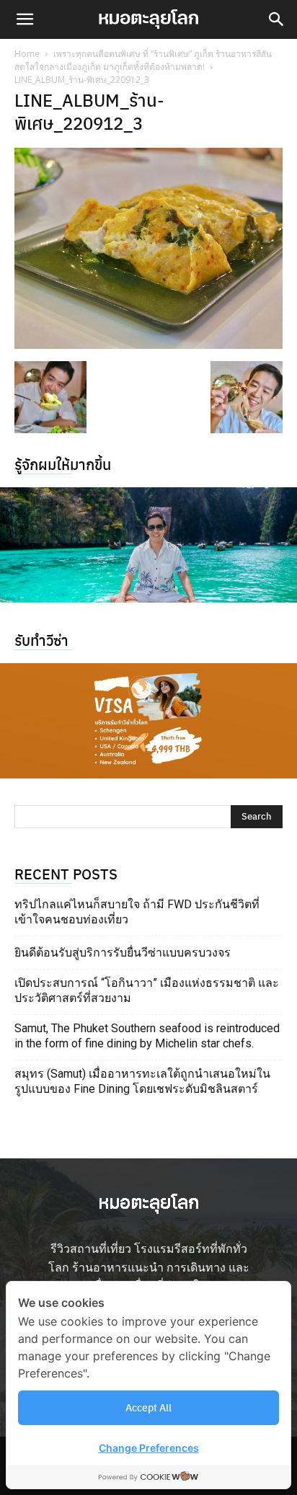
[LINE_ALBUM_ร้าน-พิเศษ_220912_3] (148, 344)
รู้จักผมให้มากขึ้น (62, 463)
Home (27, 54)
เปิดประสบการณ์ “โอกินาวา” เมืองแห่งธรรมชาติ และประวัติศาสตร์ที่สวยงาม (146, 990)
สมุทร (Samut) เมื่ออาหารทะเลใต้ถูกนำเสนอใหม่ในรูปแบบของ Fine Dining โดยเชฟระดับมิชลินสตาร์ (142, 1081)
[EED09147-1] (148, 545)
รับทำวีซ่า (41, 639)
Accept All (148, 1407)
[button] (24, 19)
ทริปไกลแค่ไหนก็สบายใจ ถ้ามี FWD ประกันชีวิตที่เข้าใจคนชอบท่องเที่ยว (137, 911)
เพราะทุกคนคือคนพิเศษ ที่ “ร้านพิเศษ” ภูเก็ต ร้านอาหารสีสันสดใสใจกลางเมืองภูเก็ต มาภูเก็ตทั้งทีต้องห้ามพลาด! (143, 60)
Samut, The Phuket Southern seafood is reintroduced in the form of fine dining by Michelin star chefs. (147, 1035)
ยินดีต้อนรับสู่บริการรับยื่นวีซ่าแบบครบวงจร (122, 952)
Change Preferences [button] (149, 1448)
